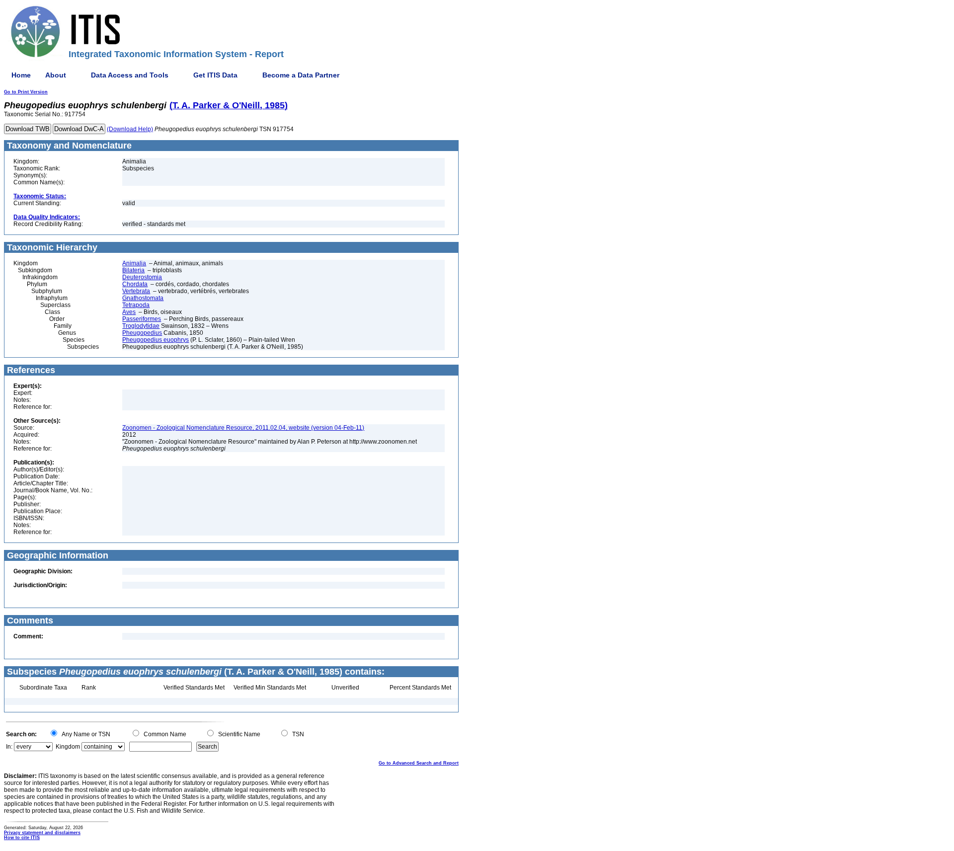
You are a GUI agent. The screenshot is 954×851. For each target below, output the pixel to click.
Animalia (134, 263)
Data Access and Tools (129, 75)
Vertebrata (136, 291)
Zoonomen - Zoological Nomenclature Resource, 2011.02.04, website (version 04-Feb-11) (243, 427)
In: (9, 746)
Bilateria (133, 270)
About (55, 75)
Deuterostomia (142, 277)
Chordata (135, 284)
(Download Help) (130, 129)
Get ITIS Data (215, 75)
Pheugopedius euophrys (155, 339)
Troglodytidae (140, 325)
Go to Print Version (26, 91)
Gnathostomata (142, 298)
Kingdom (68, 746)
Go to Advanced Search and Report (419, 763)
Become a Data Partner (300, 75)
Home (21, 75)
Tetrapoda (136, 305)
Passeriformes (141, 318)
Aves (129, 312)
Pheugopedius (142, 332)
